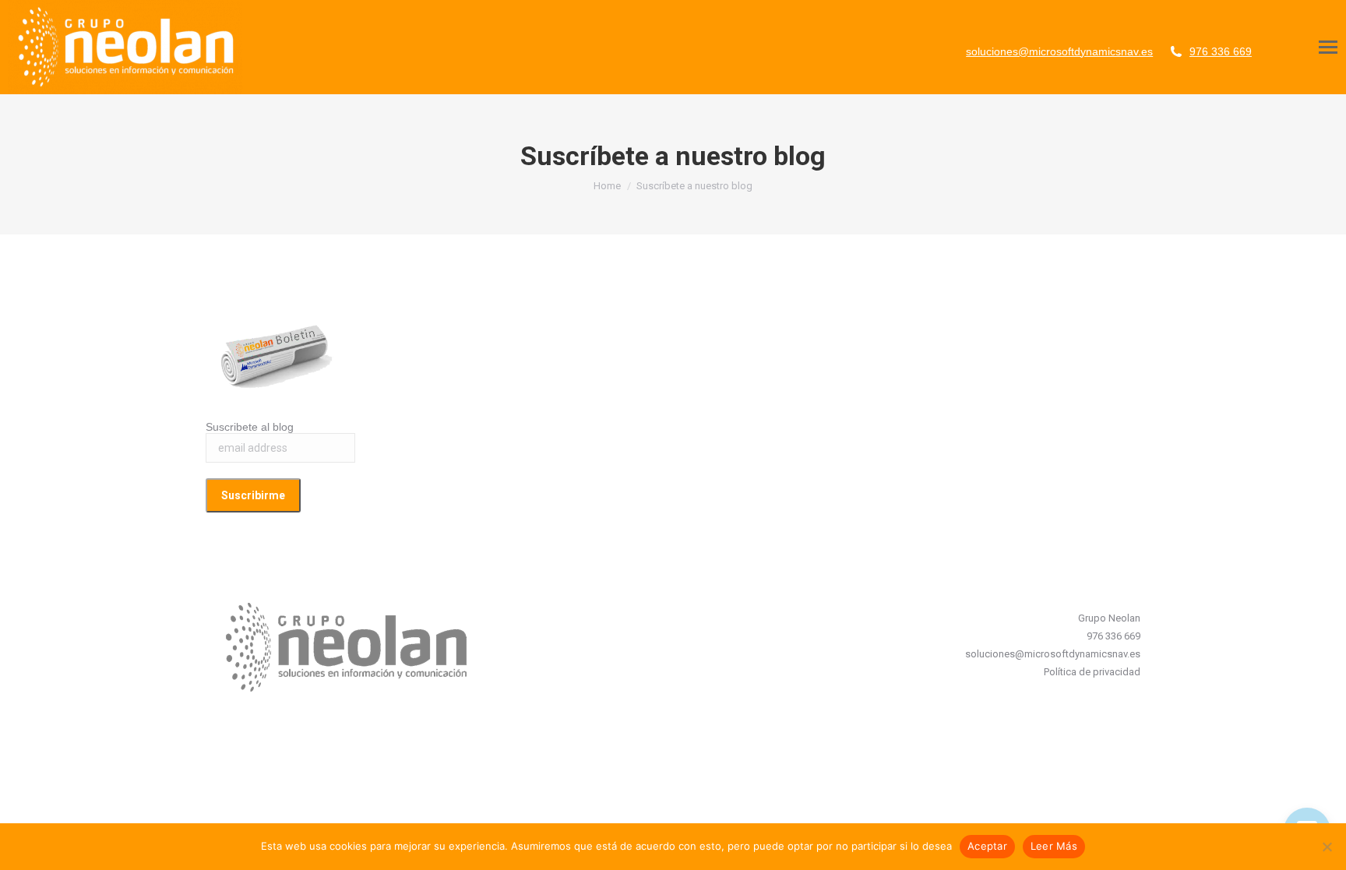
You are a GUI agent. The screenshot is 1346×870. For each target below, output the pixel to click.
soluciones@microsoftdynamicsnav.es (1059, 51)
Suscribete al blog (250, 427)
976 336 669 (1220, 51)
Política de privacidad (1092, 672)
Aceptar (987, 846)
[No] (1326, 846)
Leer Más (1054, 846)
